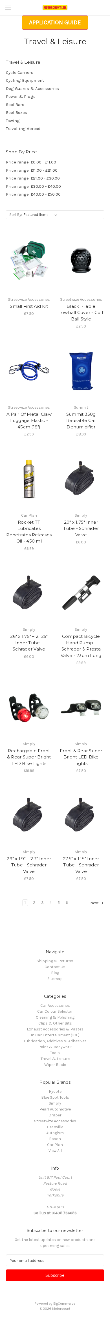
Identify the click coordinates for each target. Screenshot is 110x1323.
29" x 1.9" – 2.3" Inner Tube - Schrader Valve (29, 865)
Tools (55, 1052)
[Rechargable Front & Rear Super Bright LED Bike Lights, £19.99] (29, 707)
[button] (55, 23)
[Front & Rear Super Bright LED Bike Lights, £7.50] (81, 707)
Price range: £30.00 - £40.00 (33, 186)
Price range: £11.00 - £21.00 (32, 170)
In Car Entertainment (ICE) (55, 1035)
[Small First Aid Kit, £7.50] (29, 263)
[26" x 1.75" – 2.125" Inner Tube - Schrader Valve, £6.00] (29, 593)
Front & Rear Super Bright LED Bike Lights (81, 757)
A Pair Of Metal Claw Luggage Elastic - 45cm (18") (29, 420)
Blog (55, 972)
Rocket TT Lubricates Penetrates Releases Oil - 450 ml (29, 531)
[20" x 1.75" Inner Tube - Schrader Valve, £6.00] (81, 479)
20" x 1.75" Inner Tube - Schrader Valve (81, 528)
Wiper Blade (55, 1064)
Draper (55, 1115)
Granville (55, 1127)
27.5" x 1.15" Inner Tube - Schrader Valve (81, 865)
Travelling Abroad (23, 128)
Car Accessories (55, 1005)
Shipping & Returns (55, 961)
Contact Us (55, 966)
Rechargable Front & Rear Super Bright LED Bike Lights (29, 757)
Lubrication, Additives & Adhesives (55, 1041)
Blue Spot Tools (55, 1097)
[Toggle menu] (8, 8)
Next (95, 903)
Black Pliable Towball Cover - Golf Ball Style (81, 313)
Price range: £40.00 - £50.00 (33, 194)
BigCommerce (64, 1304)
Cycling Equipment (25, 80)
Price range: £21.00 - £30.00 (33, 178)
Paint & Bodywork (55, 1047)
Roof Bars (15, 104)
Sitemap (55, 978)
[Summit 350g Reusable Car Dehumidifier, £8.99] (81, 371)
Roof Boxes (16, 112)
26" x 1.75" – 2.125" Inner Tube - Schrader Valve (29, 643)
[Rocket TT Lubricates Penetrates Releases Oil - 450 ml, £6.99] (29, 479)
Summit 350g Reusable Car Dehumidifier (81, 420)
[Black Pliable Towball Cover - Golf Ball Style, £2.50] (81, 263)
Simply (55, 1103)
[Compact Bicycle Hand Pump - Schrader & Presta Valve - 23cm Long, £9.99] (81, 593)
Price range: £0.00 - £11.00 (31, 162)
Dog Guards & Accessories (32, 88)
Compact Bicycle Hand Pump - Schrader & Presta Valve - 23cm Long (81, 646)
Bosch (55, 1138)
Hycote (55, 1091)
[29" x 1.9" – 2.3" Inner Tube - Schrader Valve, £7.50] (29, 815)
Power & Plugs (21, 96)
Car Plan (55, 1144)
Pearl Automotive (55, 1109)
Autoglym (55, 1132)
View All (55, 1150)
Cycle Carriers (19, 72)
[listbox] (41, 215)
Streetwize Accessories (55, 1121)
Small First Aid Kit (29, 306)
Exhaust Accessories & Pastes (55, 1029)
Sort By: (15, 215)
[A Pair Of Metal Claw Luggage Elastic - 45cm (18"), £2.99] (29, 371)
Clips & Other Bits (55, 1023)
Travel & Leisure (55, 1058)
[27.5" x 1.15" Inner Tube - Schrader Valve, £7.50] (81, 815)
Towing (13, 120)
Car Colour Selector (55, 1011)
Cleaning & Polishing (55, 1017)
